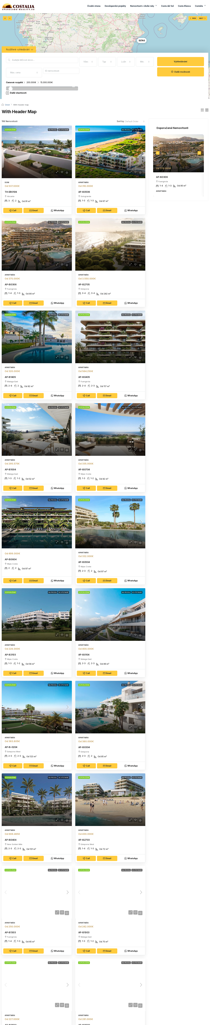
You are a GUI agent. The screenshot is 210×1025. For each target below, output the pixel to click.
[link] (37, 152)
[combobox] (88, 61)
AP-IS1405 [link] (10, 377)
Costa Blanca (184, 6)
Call (14, 210)
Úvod (7, 105)
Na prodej (52, 130)
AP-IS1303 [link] (10, 932)
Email (35, 210)
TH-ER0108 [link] (11, 191)
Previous (157, 153)
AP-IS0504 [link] (84, 562)
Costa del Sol (167, 6)
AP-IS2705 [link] (84, 284)
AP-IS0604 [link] (10, 559)
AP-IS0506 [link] (84, 191)
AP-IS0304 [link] (84, 747)
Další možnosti (182, 71)
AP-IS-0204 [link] (11, 747)
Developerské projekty (115, 6)
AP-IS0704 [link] (84, 469)
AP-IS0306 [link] (10, 284)
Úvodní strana (93, 6)
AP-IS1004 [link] (10, 469)
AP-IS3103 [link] (10, 654)
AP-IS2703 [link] (84, 839)
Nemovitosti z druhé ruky (142, 6)
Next (199, 153)
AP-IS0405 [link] (84, 377)
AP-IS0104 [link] (83, 654)
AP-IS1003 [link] (83, 932)
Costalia (199, 6)
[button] (80, 93)
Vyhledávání (180, 61)
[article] (178, 165)
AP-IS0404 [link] (10, 839)
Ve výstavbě (63, 130)
